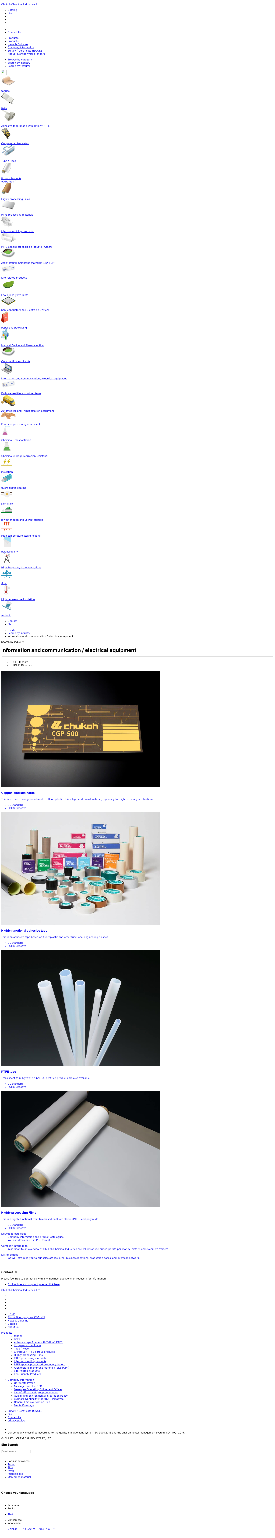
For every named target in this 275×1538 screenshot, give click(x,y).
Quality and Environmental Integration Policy (41, 1395)
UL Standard (20, 662)
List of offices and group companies (36, 1392)
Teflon (11, 1464)
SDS (10, 1467)
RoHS (11, 1470)
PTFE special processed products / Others (39, 1364)
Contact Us (14, 32)
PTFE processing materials (30, 1358)
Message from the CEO (28, 1386)
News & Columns (18, 44)
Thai (10, 1514)
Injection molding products (30, 1361)
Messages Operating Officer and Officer (38, 1389)
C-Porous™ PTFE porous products (34, 1351)
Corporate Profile (24, 1382)
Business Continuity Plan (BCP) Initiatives (38, 1398)
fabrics (18, 1335)
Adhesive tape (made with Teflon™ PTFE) (38, 1342)
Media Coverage (24, 1405)
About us (13, 1326)
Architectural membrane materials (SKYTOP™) (41, 1367)
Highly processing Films (28, 1354)
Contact (12, 620)
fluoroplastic (15, 1473)
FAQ (10, 13)
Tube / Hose (21, 1348)
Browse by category (20, 59)
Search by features (19, 65)
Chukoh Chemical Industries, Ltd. (21, 4)
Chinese (33, 1528)
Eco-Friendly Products (27, 1374)
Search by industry (19, 62)
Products (13, 37)
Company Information (21, 47)
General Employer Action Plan (32, 1402)
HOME (11, 629)
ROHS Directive (22, 665)
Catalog (12, 9)
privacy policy (16, 1420)
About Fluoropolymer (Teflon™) (26, 53)
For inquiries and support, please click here (34, 1284)
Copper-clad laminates (27, 1345)
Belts (17, 1339)
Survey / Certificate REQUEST (26, 50)
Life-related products (27, 1370)
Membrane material (19, 1477)
